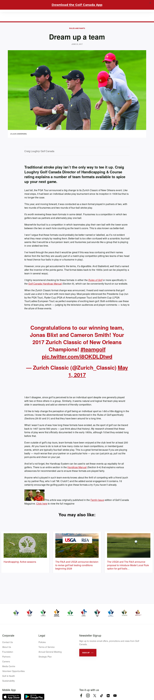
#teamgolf (93, 349)
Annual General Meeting (50, 651)
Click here (41, 503)
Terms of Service (46, 646)
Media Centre (8, 666)
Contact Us (7, 642)
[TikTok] (101, 695)
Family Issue (97, 500)
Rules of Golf (95, 280)
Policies (42, 642)
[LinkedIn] (108, 695)
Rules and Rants (77, 28)
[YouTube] (115, 695)
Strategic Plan (45, 656)
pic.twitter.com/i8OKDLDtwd (77, 356)
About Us (6, 646)
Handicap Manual (77, 467)
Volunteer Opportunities (13, 671)
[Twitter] (95, 695)
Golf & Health (8, 675)
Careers (6, 661)
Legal (41, 635)
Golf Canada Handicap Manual (45, 283)
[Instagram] (88, 695)
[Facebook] (81, 695)
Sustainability (8, 680)
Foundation (7, 651)
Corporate (8, 635)
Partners (6, 656)
